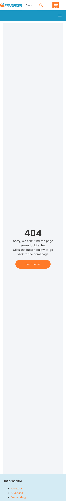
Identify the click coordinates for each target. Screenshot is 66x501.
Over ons (17, 493)
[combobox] (29, 5)
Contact (16, 488)
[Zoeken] (41, 5)
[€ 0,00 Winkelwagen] (55, 5)
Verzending (18, 497)
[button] (60, 16)
